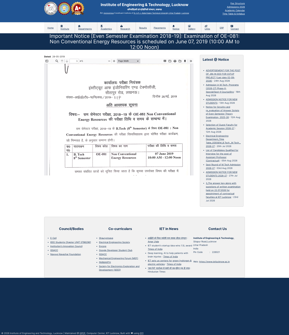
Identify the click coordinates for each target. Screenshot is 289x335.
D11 (141, 333)
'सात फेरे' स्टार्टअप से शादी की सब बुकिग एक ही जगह (169, 268)
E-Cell (53, 238)
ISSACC (54, 250)
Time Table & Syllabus (233, 13)
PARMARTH (105, 262)
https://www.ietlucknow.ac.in (214, 261)
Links (207, 28)
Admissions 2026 (236, 7)
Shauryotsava (106, 238)
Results (143, 27)
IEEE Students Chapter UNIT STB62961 (70, 242)
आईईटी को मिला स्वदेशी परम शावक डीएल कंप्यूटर (167, 238)
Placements (160, 27)
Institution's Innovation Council (66, 246)
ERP (222, 27)
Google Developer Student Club (115, 250)
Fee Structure (237, 3)
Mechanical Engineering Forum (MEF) (118, 258)
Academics (106, 28)
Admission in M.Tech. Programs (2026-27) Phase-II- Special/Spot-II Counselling (222, 88)
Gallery (191, 28)
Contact (235, 28)
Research (125, 28)
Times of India (155, 249)
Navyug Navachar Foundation (65, 254)
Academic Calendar (235, 10)
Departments (85, 28)
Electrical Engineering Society (114, 242)
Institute (65, 28)
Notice (176, 28)
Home (50, 27)
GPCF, (83, 333)
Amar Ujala (153, 241)
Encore (102, 246)
